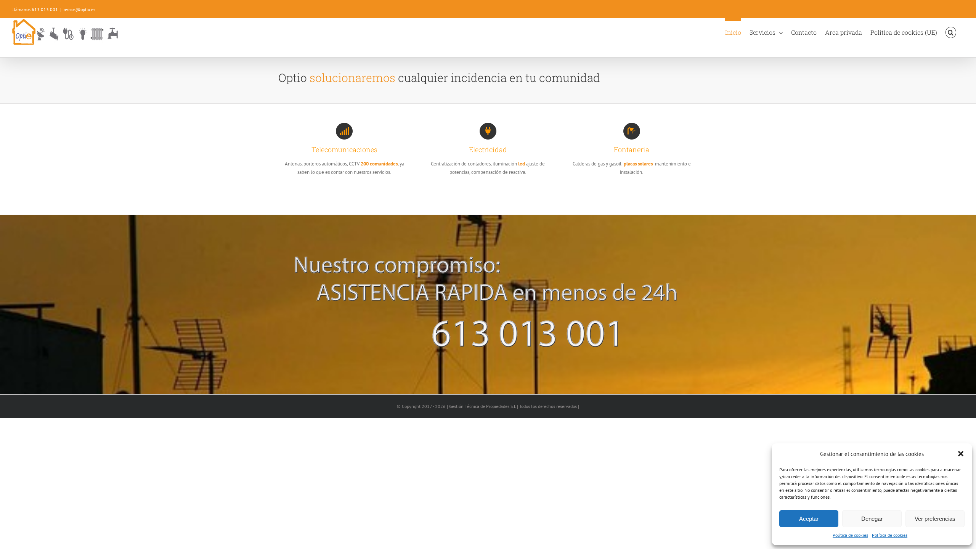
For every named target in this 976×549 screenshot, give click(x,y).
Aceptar (809, 518)
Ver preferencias (935, 518)
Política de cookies (850, 535)
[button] (961, 454)
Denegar (872, 518)
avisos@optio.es (79, 9)
